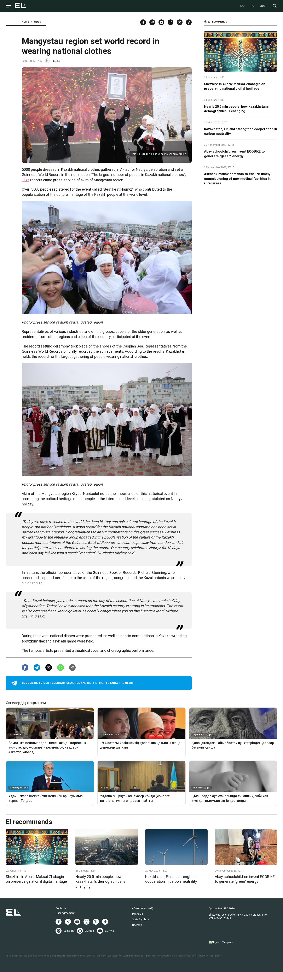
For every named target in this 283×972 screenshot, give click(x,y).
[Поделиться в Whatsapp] (60, 667)
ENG (262, 6)
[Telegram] (152, 22)
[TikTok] (189, 22)
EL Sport (69, 930)
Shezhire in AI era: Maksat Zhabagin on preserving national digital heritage (234, 86)
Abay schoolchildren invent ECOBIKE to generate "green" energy (234, 153)
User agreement (65, 913)
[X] (96, 922)
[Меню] (8, 6)
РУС (252, 6)
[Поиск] (274, 5)
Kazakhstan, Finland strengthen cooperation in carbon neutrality (240, 131)
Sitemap (137, 925)
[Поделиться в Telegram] (37, 667)
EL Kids (89, 930)
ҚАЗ (242, 6)
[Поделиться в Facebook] (25, 667)
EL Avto (109, 930)
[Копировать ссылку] (72, 667)
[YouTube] (161, 22)
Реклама (137, 913)
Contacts (61, 908)
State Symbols (141, 919)
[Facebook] (143, 22)
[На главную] (20, 6)
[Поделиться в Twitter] (48, 667)
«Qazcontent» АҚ (142, 908)
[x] (180, 22)
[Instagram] (170, 22)
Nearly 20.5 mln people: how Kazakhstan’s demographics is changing (236, 109)
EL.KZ (56, 60)
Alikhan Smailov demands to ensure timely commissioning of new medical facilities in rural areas (237, 178)
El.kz (25, 180)
